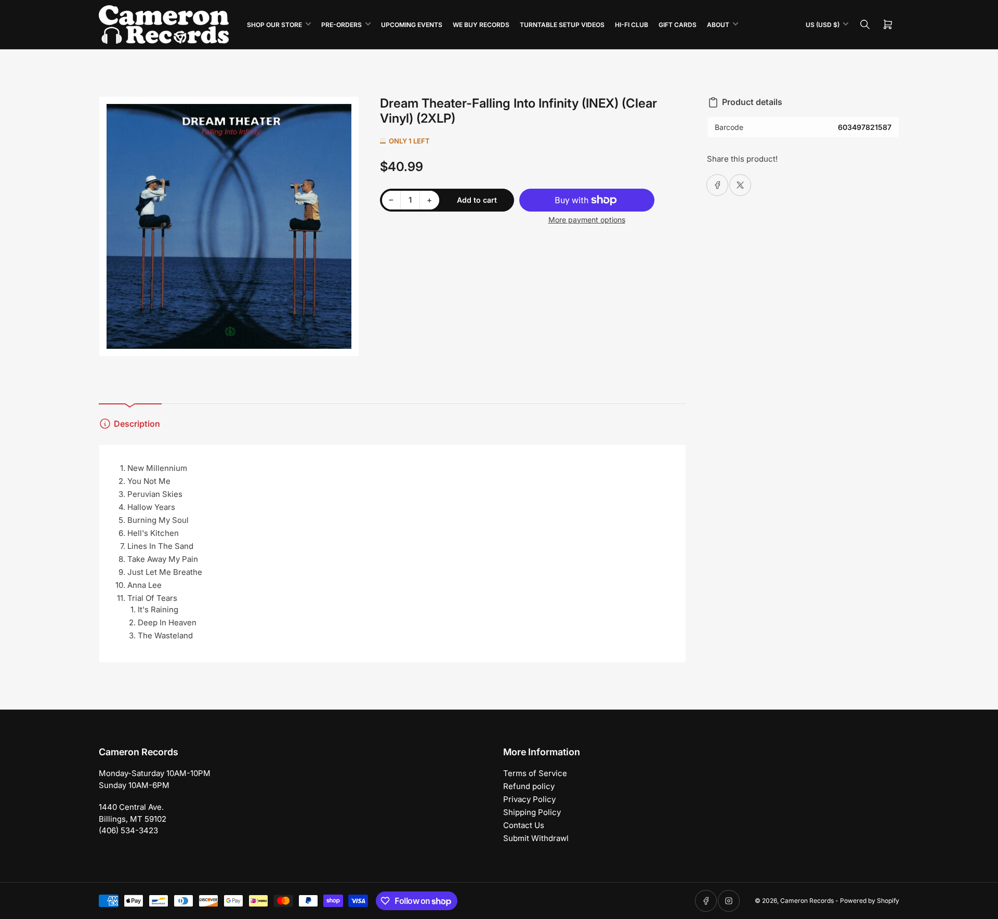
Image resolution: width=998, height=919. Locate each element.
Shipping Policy (532, 812)
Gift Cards (678, 25)
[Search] (864, 24)
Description (137, 423)
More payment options (586, 219)
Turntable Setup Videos (562, 25)
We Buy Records (481, 25)
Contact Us (523, 825)
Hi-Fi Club (631, 25)
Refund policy (529, 786)
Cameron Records (807, 900)
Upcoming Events (411, 25)
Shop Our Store (274, 25)
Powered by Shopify (869, 900)
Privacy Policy (529, 799)
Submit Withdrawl (536, 838)
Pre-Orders (341, 25)
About (718, 25)
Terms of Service (535, 773)
